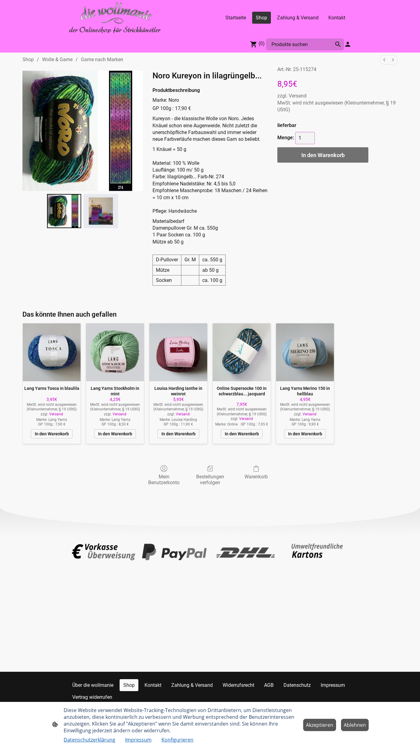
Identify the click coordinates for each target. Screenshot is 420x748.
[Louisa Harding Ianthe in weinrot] (178, 352)
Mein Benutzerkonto (164, 479)
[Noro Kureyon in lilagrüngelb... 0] (64, 211)
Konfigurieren (177, 739)
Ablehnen (355, 725)
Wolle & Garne (57, 59)
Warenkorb (256, 477)
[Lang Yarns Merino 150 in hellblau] (305, 352)
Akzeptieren (319, 725)
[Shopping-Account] (347, 44)
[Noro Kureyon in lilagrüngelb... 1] (101, 211)
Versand (298, 96)
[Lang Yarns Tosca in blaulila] (52, 352)
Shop (28, 59)
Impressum (138, 739)
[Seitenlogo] (115, 18)
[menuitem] (384, 59)
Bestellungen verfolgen (210, 479)
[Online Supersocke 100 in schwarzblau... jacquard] (242, 352)
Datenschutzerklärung (89, 739)
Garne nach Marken (102, 59)
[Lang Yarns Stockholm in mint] (115, 352)
